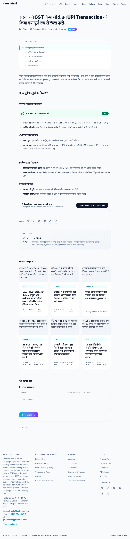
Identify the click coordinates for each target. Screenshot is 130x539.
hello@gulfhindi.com (20, 511)
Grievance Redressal (76, 480)
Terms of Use (105, 463)
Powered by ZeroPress (118, 535)
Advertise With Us (75, 476)
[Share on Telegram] (50, 221)
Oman (107, 4)
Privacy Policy (106, 459)
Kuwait (75, 4)
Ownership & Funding (76, 472)
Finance (72, 29)
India (100, 4)
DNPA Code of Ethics (44, 480)
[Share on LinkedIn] (45, 221)
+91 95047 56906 (17, 514)
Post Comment (28, 415)
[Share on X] (33, 221)
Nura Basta (71, 311)
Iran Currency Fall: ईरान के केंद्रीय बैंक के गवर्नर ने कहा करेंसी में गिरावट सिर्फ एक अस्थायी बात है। (32, 351)
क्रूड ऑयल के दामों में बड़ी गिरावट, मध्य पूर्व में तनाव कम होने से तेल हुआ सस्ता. (96, 295)
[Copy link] (56, 221)
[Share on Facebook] (39, 221)
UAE (60, 4)
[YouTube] (119, 488)
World (115, 4)
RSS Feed (104, 476)
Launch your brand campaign (92, 205)
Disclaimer (104, 468)
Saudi (67, 4)
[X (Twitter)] (102, 488)
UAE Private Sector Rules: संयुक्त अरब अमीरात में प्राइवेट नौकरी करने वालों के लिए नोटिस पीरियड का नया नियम (33, 298)
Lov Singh (23, 29)
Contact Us (72, 463)
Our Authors (72, 468)
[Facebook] (113, 488)
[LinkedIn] (102, 494)
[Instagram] (108, 488)
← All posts (24, 427)
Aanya (105, 312)
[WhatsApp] (108, 494)
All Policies (104, 472)
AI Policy (38, 476)
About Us (71, 459)
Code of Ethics (41, 463)
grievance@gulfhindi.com (15, 520)
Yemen (124, 4)
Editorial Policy (41, 459)
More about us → (10, 524)
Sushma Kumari (39, 311)
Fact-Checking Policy (44, 468)
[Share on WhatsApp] (28, 221)
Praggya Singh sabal (38, 363)
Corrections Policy (43, 472)
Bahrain (92, 4)
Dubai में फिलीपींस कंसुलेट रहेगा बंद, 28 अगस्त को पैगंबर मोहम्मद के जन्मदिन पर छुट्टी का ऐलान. (96, 351)
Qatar (84, 4)
